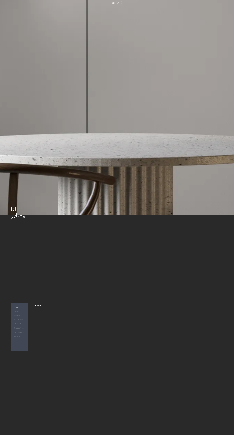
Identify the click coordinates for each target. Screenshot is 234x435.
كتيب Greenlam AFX (36, 305)
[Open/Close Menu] (15, 3)
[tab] (19, 307)
